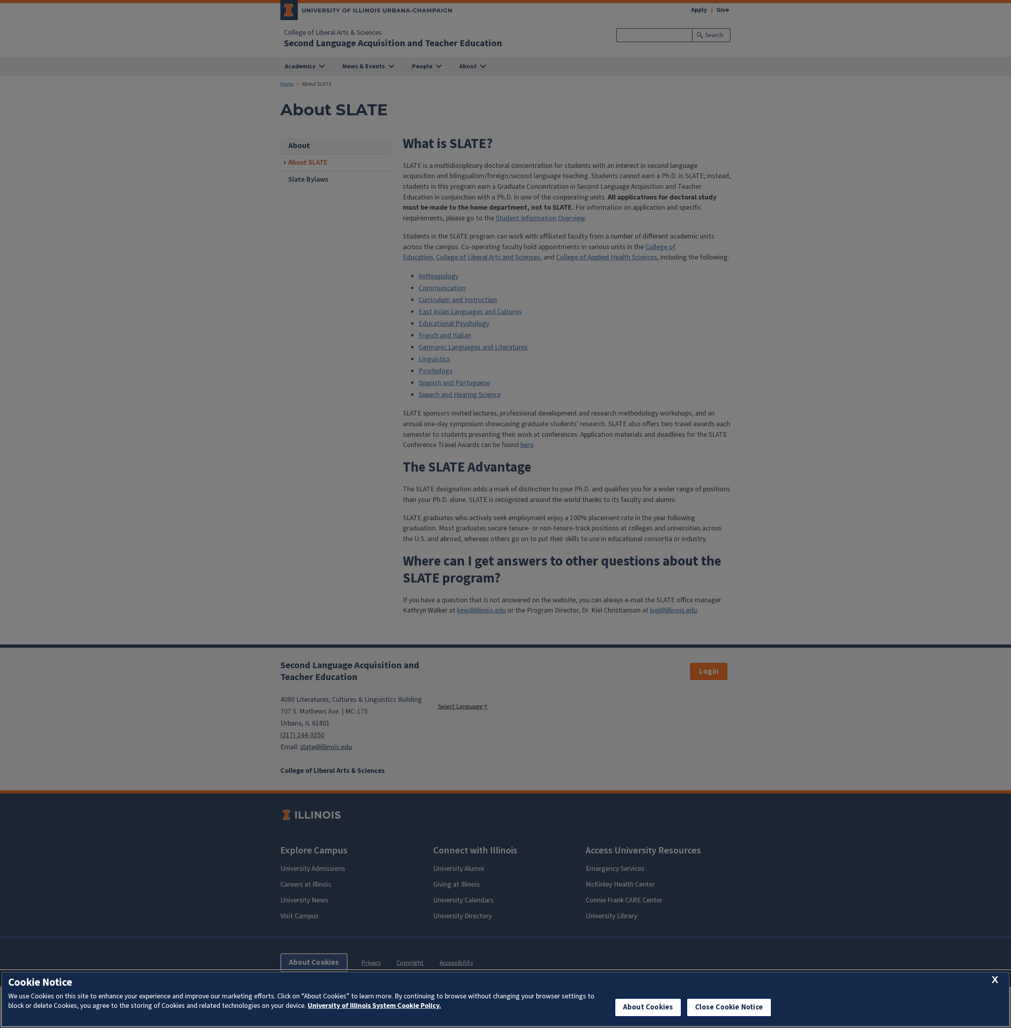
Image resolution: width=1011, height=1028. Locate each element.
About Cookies (648, 1007)
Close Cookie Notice (729, 1007)
